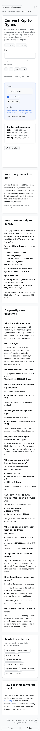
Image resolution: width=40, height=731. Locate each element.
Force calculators (14, 11)
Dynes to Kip (13, 148)
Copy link (22, 45)
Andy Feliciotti (22, 723)
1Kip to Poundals (12, 113)
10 (11, 69)
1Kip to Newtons (12, 111)
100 (17, 69)
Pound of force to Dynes (14, 664)
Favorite (11, 45)
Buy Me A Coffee (28, 720)
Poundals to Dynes (27, 669)
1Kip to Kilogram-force (25, 113)
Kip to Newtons (23, 651)
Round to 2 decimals (16, 97)
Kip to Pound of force (13, 660)
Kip (5, 50)
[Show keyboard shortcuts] (36, 720)
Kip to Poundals (11, 669)
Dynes (9, 86)
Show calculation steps (17, 116)
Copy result (15, 101)
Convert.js (8, 701)
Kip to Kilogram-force (13, 673)
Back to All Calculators (13, 7)
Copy (31, 728)
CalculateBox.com (17, 720)
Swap (12, 728)
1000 (23, 69)
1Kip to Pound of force (25, 111)
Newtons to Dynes (12, 655)
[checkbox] (8, 97)
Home (4, 11)
